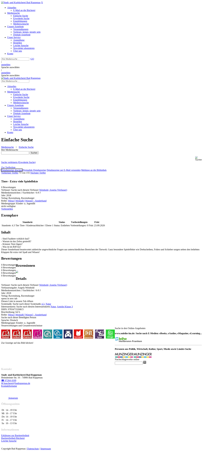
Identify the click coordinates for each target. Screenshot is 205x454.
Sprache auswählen (10, 67)
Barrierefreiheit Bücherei (13, 438)
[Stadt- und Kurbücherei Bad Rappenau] (21, 2)
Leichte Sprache (9, 441)
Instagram (13, 398)
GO (32, 59)
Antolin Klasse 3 (65, 306)
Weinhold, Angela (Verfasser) (53, 190)
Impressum (46, 448)
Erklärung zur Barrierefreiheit (15, 435)
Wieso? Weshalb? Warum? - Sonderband (27, 200)
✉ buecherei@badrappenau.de (15, 383)
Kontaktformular (9, 386)
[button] (199, 158)
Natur (48, 304)
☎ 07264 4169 (8, 380)
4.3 (42, 304)
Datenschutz (33, 448)
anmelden (5, 64)
